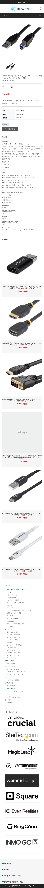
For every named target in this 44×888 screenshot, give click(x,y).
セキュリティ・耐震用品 (14, 645)
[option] (10, 66)
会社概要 (6, 863)
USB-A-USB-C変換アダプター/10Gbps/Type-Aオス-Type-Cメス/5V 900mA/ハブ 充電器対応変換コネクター (22, 287)
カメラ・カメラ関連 (13, 680)
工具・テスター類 (12, 632)
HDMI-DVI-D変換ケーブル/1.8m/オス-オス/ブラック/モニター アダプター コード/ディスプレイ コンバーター (22, 400)
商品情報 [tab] (5, 137)
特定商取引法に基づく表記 (13, 882)
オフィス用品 (11, 685)
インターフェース (12, 595)
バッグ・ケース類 (12, 640)
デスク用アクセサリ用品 (14, 634)
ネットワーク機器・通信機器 (15, 602)
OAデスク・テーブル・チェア (16, 672)
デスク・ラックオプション (15, 674)
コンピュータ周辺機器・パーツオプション (19, 610)
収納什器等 (10, 703)
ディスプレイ (11, 615)
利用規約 (6, 869)
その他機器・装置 (12, 621)
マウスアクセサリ (12, 647)
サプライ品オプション (13, 697)
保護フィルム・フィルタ (14, 650)
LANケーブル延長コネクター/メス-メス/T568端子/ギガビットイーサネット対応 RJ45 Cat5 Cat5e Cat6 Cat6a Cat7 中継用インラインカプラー (22, 457)
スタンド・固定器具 (13, 669)
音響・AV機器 (11, 663)
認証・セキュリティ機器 (14, 613)
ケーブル (9, 592)
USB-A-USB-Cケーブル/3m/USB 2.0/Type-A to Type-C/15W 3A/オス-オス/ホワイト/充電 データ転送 (22, 570)
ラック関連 (10, 626)
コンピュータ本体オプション (15, 691)
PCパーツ (10, 608)
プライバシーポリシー (11, 876)
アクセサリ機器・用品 (13, 637)
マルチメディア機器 (13, 600)
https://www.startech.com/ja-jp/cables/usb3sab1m (18, 230)
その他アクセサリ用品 (13, 652)
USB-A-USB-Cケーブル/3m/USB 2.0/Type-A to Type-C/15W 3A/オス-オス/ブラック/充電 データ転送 (22, 514)
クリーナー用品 (11, 658)
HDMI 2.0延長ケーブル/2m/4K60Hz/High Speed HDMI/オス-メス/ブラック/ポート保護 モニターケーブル (22, 344)
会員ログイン (22, 2)
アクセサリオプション (13, 655)
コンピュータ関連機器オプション (17, 624)
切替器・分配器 (11, 597)
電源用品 (9, 642)
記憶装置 (9, 605)
